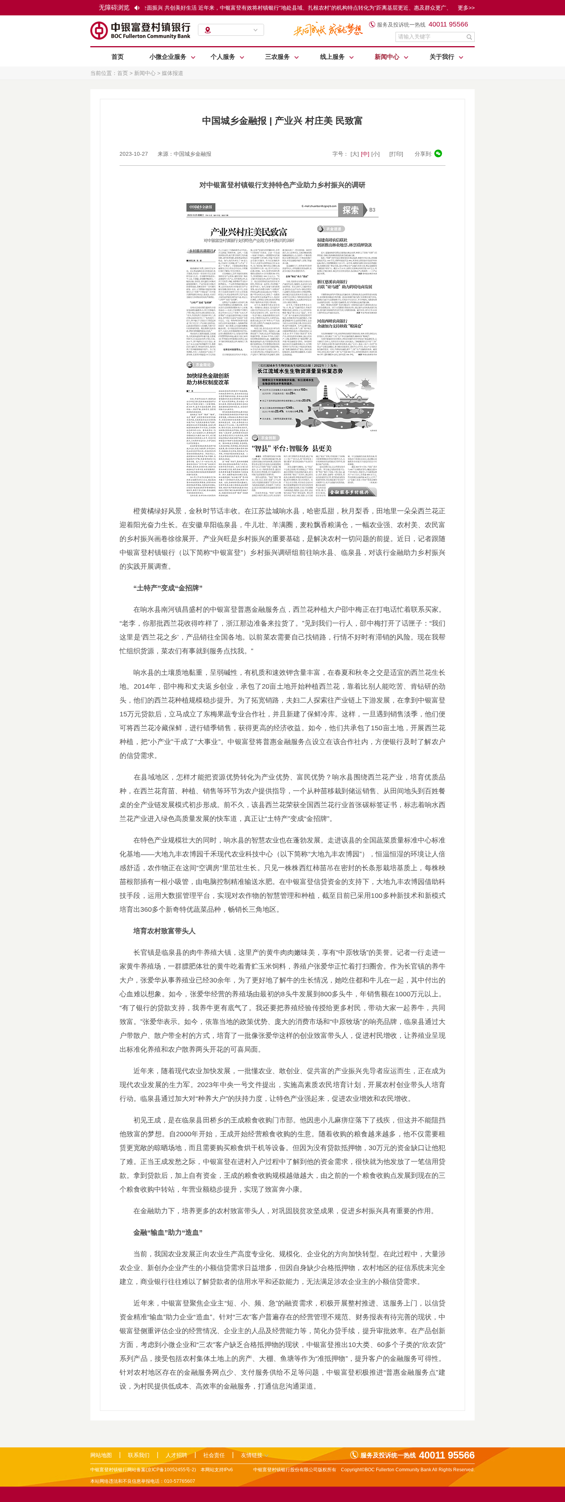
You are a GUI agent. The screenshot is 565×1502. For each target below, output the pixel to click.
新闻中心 (388, 56)
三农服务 (278, 56)
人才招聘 (176, 1455)
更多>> (466, 8)
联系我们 (139, 1455)
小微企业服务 (169, 56)
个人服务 (224, 56)
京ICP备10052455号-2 (170, 1469)
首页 (117, 56)
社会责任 (214, 1455)
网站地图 (101, 1455)
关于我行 (443, 56)
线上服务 (333, 56)
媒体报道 (172, 73)
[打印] (396, 154)
